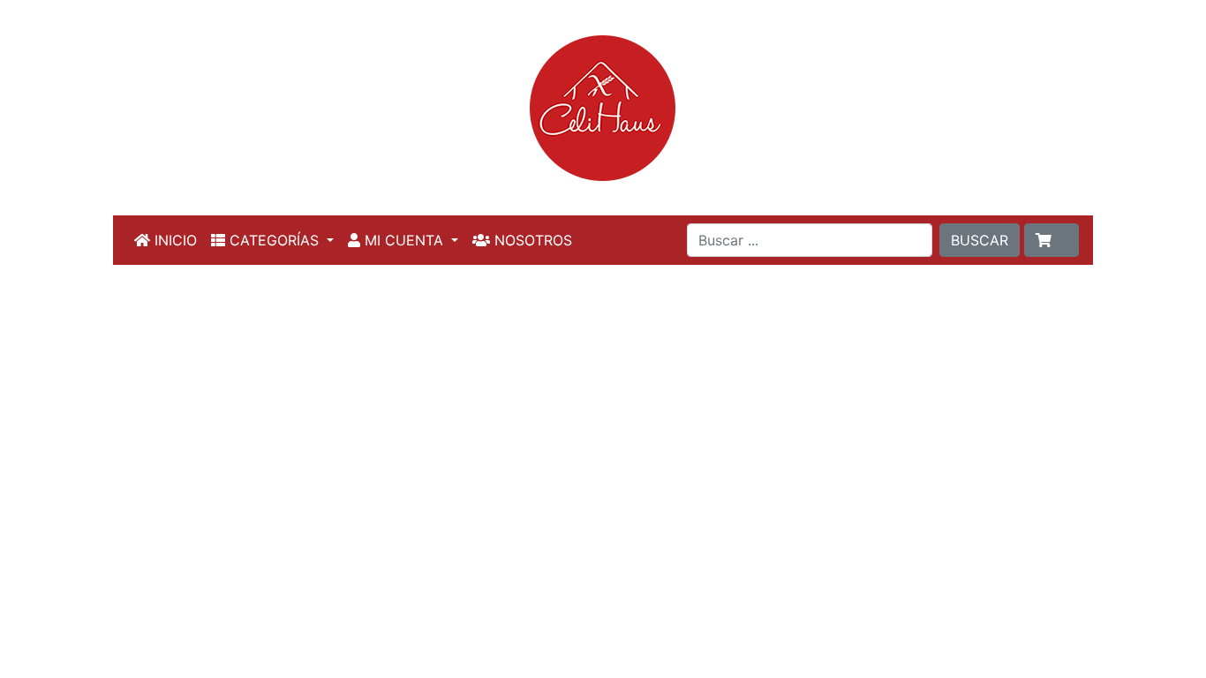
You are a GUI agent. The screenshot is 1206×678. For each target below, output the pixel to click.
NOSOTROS (531, 240)
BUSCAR (979, 240)
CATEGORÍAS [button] (274, 240)
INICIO (173, 240)
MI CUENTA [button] (404, 240)
